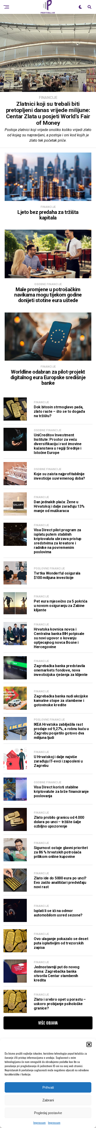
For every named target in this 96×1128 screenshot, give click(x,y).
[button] (89, 1044)
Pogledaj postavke (48, 1113)
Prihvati (48, 1087)
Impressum (39, 1123)
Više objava (48, 1023)
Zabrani (48, 1100)
